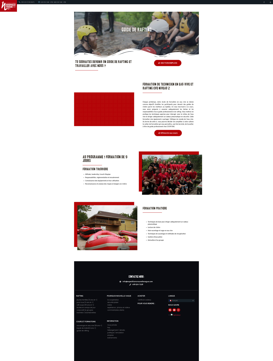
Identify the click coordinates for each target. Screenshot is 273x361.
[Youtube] (174, 310)
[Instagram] (178, 310)
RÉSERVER (256, 1)
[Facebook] (170, 310)
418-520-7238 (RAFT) (28, 2)
